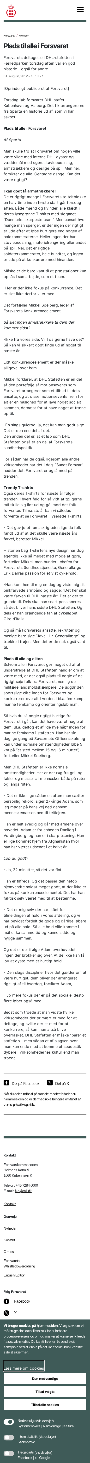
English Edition (14, 1275)
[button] (45, 1418)
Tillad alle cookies (45, 1405)
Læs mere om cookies (24, 1368)
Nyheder (24, 35)
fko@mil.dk (23, 1191)
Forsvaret (9, 35)
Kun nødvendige (45, 1379)
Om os (9, 1252)
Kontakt (10, 1204)
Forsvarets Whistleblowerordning (19, 1263)
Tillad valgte (45, 1392)
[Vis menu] (80, 9)
